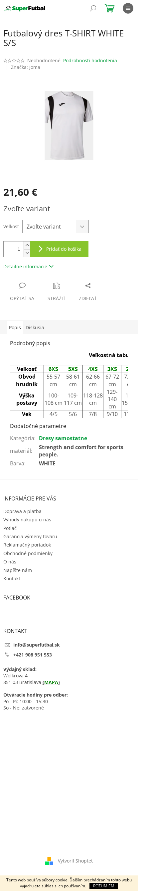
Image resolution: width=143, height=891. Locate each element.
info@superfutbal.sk (36, 645)
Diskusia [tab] (35, 327)
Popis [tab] (15, 327)
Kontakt (11, 578)
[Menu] (128, 8)
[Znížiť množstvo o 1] (27, 253)
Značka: (25, 67)
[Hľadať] (93, 8)
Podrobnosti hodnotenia (90, 60)
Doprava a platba (22, 511)
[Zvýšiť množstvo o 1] (27, 245)
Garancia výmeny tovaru (30, 536)
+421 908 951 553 (32, 655)
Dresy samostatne (63, 438)
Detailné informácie (25, 266)
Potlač (10, 528)
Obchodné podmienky (28, 553)
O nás (9, 561)
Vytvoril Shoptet (75, 860)
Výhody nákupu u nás (27, 519)
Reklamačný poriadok (27, 545)
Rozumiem (103, 886)
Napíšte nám (17, 570)
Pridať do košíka (63, 249)
